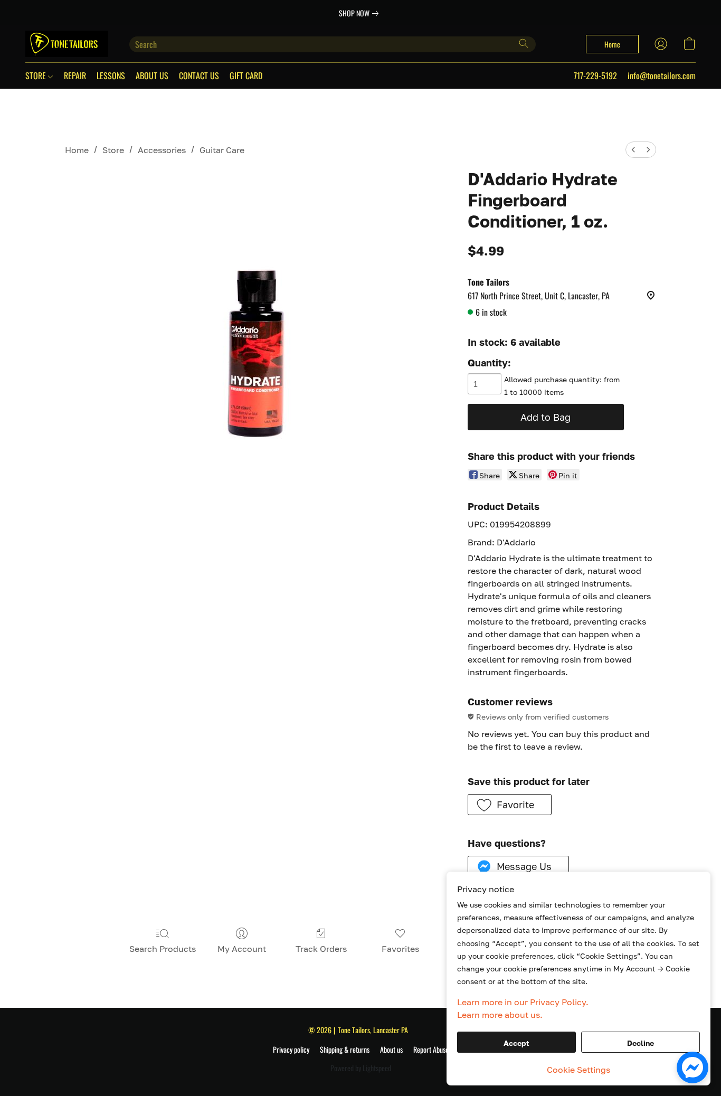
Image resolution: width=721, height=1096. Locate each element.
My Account (241, 948)
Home (77, 150)
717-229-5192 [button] (595, 75)
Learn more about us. (500, 1014)
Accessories (162, 150)
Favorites (400, 948)
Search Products (162, 948)
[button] (66, 44)
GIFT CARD (246, 75)
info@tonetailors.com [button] (662, 75)
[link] (361, 13)
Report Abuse (431, 1049)
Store (113, 150)
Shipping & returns (344, 1049)
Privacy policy (291, 1049)
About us (391, 1049)
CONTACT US (199, 75)
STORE (36, 75)
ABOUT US (152, 75)
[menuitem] (633, 149)
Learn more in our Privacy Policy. (523, 1002)
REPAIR (75, 75)
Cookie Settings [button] (578, 1069)
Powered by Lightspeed (360, 1068)
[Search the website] (524, 43)
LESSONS (111, 75)
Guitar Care (222, 150)
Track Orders (321, 948)
